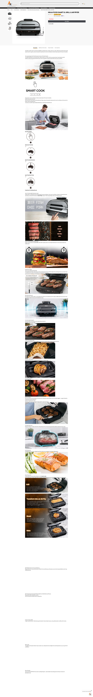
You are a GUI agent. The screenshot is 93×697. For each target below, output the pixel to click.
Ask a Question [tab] (57, 47)
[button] (83, 3)
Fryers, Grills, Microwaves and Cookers (33, 9)
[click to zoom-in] (28, 27)
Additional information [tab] (43, 47)
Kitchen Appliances (23, 9)
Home (8, 9)
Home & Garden (16, 9)
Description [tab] (35, 47)
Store (11, 9)
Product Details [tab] (50, 47)
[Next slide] (43, 27)
